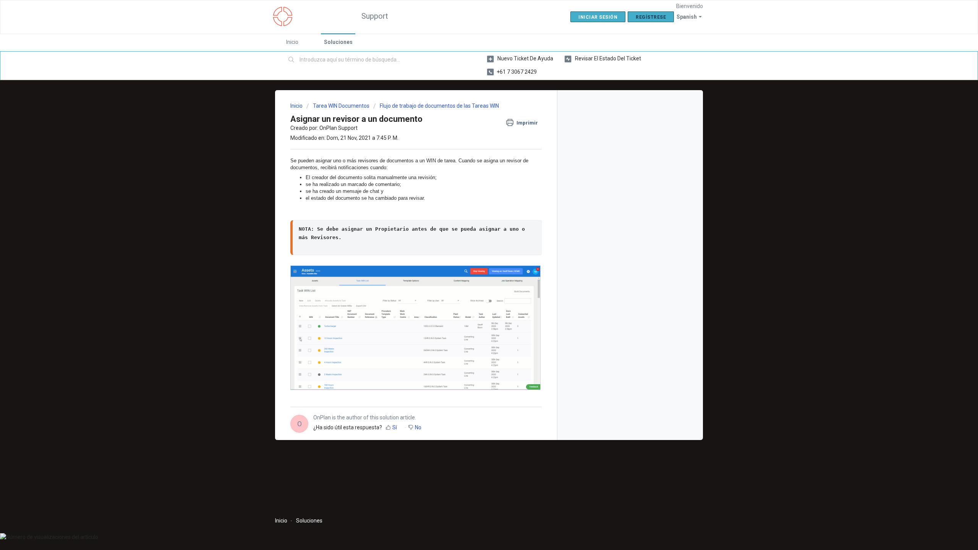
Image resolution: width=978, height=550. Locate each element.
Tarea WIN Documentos (341, 106)
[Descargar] (475, 177)
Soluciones (338, 42)
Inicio (292, 42)
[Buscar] (291, 60)
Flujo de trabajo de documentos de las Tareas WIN (439, 106)
